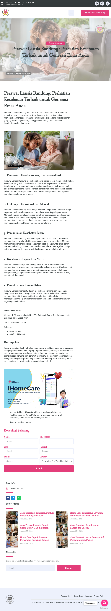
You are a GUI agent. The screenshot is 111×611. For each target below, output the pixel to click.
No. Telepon (45, 437)
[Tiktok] (108, 3)
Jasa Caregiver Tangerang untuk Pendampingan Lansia (37, 514)
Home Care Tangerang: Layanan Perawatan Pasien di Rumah (86, 514)
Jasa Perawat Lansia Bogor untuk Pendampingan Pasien (87, 538)
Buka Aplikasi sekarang (20, 422)
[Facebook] (97, 3)
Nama (6, 437)
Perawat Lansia (11, 348)
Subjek (7, 457)
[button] (71, 13)
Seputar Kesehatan (55, 43)
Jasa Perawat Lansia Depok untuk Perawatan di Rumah (34, 526)
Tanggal (43, 447)
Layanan (43, 457)
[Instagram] (102, 3)
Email (6, 447)
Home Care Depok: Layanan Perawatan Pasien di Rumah (34, 538)
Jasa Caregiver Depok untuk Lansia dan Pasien (84, 526)
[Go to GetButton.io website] (104, 608)
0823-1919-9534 (16, 331)
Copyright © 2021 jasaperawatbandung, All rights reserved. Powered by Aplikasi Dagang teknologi (68, 602)
